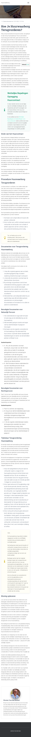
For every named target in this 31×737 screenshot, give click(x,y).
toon (27, 64)
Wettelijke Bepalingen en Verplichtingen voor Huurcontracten (16, 119)
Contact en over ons (15, 731)
